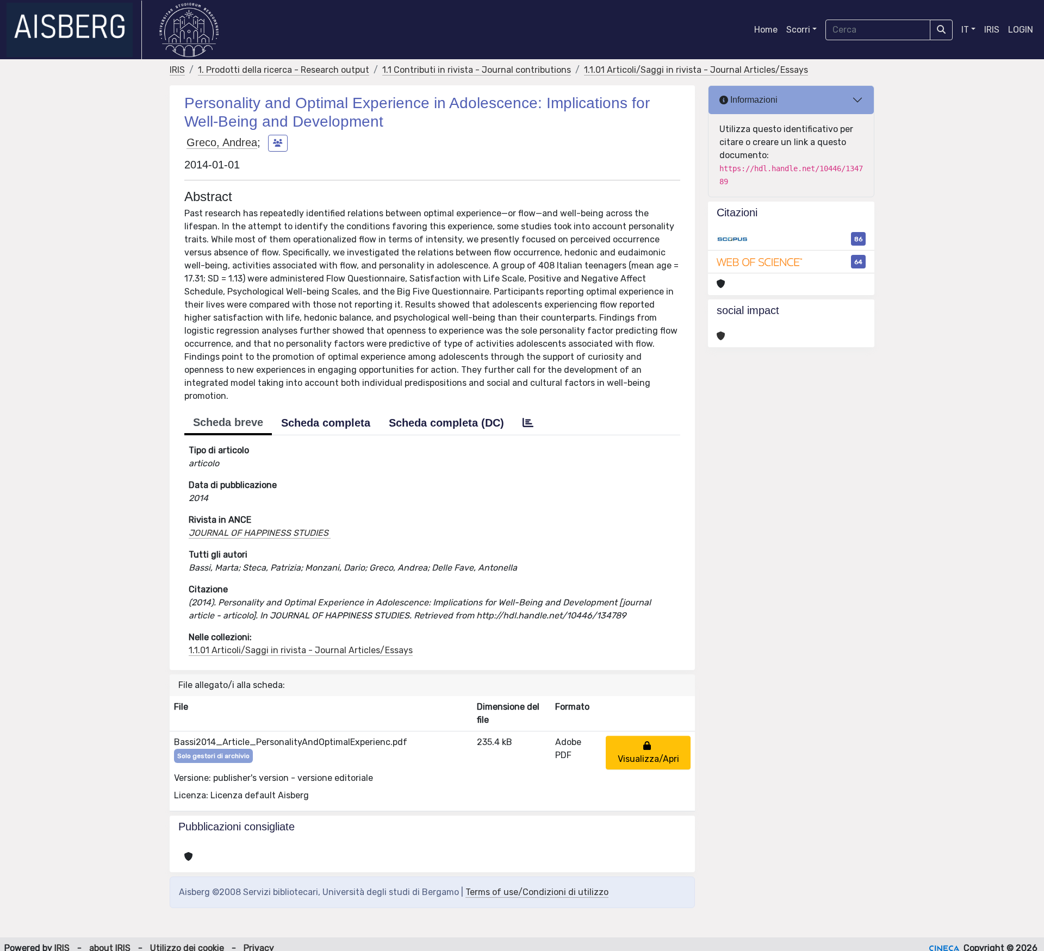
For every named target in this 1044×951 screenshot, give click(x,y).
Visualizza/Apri (648, 752)
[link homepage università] (189, 30)
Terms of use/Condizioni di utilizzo (536, 892)
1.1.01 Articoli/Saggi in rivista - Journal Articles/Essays (696, 70)
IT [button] (965, 29)
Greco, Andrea (222, 142)
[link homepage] (74, 30)
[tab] (528, 422)
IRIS (991, 29)
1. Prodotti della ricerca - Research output (283, 70)
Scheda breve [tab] (228, 422)
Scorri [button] (798, 29)
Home (766, 29)
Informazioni (753, 99)
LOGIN (1020, 29)
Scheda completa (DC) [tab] (446, 423)
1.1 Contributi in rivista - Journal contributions (476, 70)
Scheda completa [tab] (325, 423)
